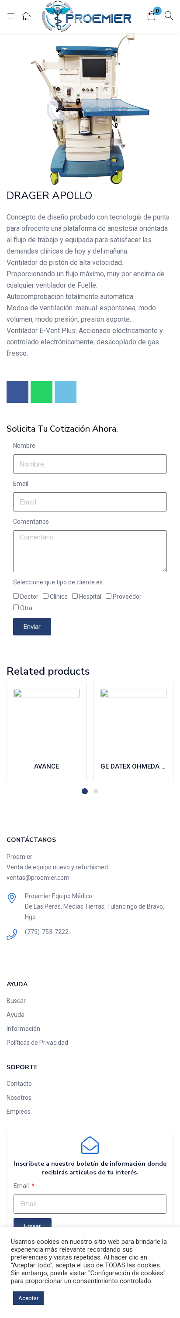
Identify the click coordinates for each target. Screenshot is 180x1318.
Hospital (90, 596)
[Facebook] (17, 392)
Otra (26, 607)
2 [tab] (95, 791)
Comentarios (31, 521)
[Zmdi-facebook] (14, 959)
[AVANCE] (47, 722)
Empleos (19, 1111)
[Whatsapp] (41, 392)
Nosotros (19, 1097)
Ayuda (15, 1014)
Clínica (59, 596)
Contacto (19, 1083)
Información (23, 1028)
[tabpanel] (46, 731)
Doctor (29, 596)
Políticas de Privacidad (37, 1042)
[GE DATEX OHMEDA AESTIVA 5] (133, 722)
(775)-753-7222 (47, 931)
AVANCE (46, 766)
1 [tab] (85, 791)
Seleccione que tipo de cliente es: (58, 582)
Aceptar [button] (28, 1298)
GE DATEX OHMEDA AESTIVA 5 (133, 766)
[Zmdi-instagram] (32, 959)
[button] (151, 16)
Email (20, 483)
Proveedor (127, 596)
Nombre (24, 445)
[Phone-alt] (65, 392)
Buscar (16, 1000)
